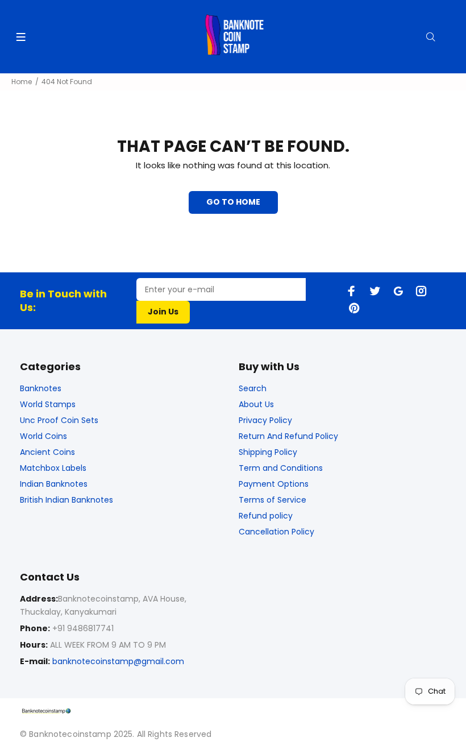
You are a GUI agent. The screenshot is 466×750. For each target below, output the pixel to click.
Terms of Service (272, 499)
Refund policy (266, 515)
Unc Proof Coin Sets (59, 420)
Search (253, 388)
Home (21, 81)
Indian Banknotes (54, 484)
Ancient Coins (47, 452)
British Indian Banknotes (66, 499)
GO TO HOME (233, 202)
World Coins (43, 436)
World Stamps (48, 404)
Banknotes (40, 388)
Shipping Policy (268, 452)
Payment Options (274, 484)
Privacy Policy (265, 420)
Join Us (163, 311)
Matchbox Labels (53, 468)
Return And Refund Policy (288, 436)
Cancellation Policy (276, 531)
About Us (256, 404)
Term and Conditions (281, 468)
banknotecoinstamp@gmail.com (118, 661)
